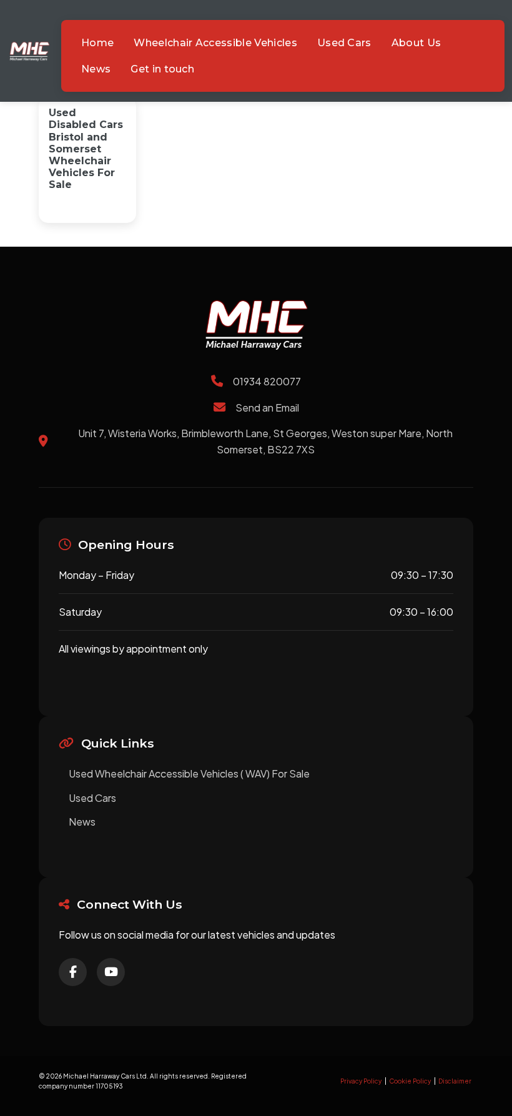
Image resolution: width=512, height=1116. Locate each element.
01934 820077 (267, 381)
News (82, 821)
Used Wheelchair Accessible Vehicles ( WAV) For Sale (189, 773)
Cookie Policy (410, 1081)
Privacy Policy (361, 1081)
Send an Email (267, 407)
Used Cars (92, 797)
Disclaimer (454, 1081)
